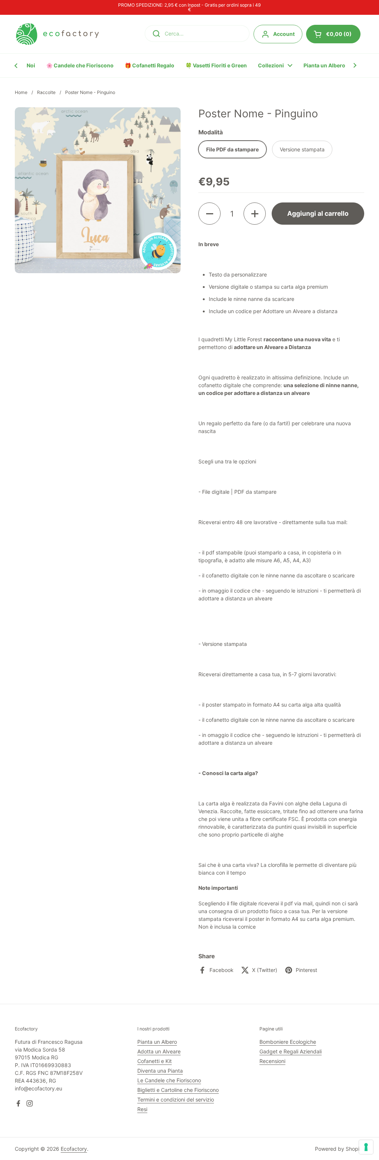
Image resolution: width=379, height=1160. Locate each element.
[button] (209, 213)
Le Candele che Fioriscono (169, 1080)
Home (21, 92)
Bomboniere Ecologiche (287, 1042)
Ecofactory (74, 1149)
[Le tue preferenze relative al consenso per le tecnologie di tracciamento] (366, 1147)
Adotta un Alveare (159, 1051)
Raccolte (46, 92)
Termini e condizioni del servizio (175, 1099)
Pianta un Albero (157, 1042)
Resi (142, 1109)
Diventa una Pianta (160, 1070)
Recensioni (272, 1061)
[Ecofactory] (57, 34)
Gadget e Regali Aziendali (290, 1051)
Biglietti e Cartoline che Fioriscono (178, 1090)
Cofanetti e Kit (154, 1061)
